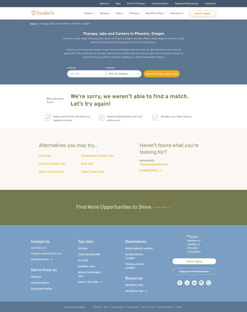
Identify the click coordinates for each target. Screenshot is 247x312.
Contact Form (40, 259)
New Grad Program (41, 288)
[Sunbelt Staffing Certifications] (194, 246)
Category (110, 68)
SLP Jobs (83, 260)
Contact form (149, 170)
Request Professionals (194, 271)
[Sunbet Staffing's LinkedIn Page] (194, 283)
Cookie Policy (133, 307)
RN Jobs (82, 248)
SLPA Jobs (87, 163)
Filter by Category (118, 73)
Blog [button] (118, 3)
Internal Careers (40, 282)
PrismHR (96, 307)
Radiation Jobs (86, 266)
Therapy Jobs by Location (134, 265)
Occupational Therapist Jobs (97, 155)
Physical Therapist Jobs (52, 163)
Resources (176, 13)
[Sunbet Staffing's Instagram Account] (201, 283)
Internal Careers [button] (160, 3)
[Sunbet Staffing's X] (187, 283)
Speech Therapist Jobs (51, 171)
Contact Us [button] (210, 3)
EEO (106, 307)
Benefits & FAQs (154, 13)
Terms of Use (148, 307)
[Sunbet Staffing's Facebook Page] (179, 283)
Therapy (133, 13)
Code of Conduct (164, 307)
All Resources (134, 290)
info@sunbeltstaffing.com (154, 164)
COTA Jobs (45, 155)
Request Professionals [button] (186, 3)
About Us (36, 276)
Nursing (104, 13)
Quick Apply (203, 13)
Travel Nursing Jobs (89, 254)
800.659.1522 (147, 160)
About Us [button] (104, 3)
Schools (88, 13)
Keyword (71, 68)
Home (33, 23)
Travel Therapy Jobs (92, 171)
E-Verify (179, 307)
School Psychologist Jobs (89, 274)
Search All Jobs (88, 281)
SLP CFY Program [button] (136, 3)
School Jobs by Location (139, 248)
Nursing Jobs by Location (134, 256)
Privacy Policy (117, 307)
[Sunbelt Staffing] (42, 13)
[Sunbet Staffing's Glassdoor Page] (208, 283)
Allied (118, 13)
